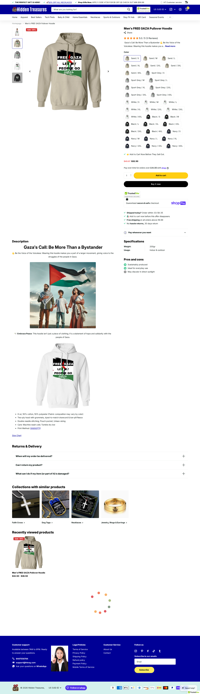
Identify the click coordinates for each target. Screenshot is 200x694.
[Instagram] (135, 651)
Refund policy (79, 660)
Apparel (24, 17)
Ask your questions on (31, 666)
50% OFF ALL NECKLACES (60, 2)
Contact (107, 653)
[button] (131, 173)
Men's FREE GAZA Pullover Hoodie (28, 572)
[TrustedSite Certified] (132, 194)
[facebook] (148, 651)
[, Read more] (172, 9)
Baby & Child (63, 17)
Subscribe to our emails (145, 656)
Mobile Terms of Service (83, 667)
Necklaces (95, 17)
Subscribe (144, 670)
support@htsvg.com (26, 662)
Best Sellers (36, 17)
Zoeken (129, 9)
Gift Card (142, 17)
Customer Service (112, 645)
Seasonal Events (156, 17)
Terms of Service (80, 649)
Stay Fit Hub (128, 17)
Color (126, 52)
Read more (170, 46)
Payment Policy (79, 663)
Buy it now (156, 184)
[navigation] (30, 71)
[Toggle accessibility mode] (186, 2)
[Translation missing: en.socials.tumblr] (160, 651)
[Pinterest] (142, 651)
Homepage (16, 23)
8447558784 (22, 658)
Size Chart (16, 435)
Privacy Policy (79, 653)
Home (14, 17)
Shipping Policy (79, 656)
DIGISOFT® (35, 428)
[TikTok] (154, 651)
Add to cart (161, 175)
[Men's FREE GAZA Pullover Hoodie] (28, 552)
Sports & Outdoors (111, 17)
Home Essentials (80, 17)
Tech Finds (50, 17)
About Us (108, 649)
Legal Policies (79, 645)
